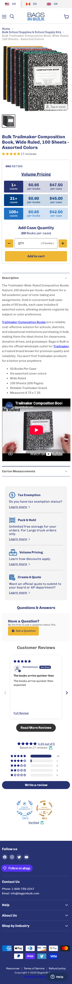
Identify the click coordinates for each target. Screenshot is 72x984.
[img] (22, 661)
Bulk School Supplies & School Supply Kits (31, 32)
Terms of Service (34, 968)
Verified (33, 822)
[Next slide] (67, 692)
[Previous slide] (5, 692)
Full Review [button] (21, 713)
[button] (11, 154)
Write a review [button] (36, 785)
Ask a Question (25, 631)
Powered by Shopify (36, 976)
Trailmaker (61, 346)
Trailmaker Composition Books (24, 322)
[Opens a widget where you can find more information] (57, 977)
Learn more (18, 507)
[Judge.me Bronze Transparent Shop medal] (44, 808)
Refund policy (57, 968)
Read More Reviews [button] (36, 728)
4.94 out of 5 (46, 744)
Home (6, 29)
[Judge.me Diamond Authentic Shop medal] (25, 808)
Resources (12, 968)
